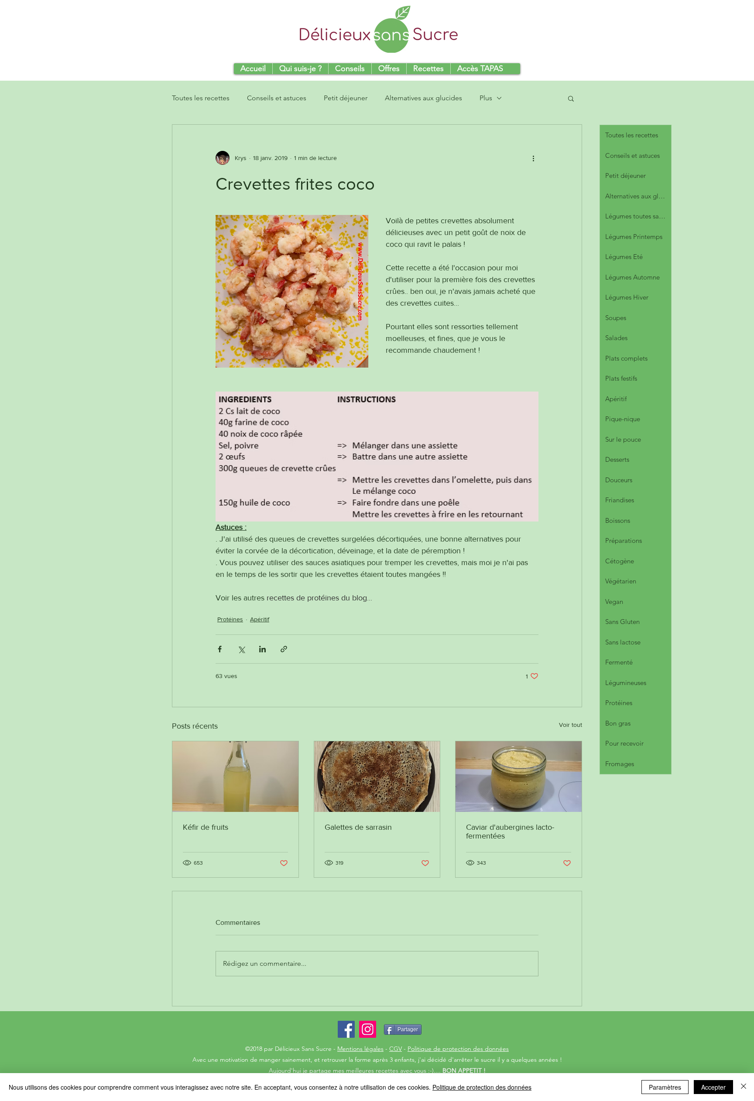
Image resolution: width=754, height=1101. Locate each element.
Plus (486, 98)
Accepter (713, 1087)
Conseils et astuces (276, 98)
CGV (395, 1049)
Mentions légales (360, 1049)
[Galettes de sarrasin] (377, 776)
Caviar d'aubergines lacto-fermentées (510, 831)
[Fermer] (743, 1087)
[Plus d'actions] (533, 158)
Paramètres (665, 1087)
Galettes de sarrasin (358, 827)
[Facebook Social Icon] (346, 1029)
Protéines (230, 619)
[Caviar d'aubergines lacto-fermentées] (519, 776)
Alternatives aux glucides (423, 98)
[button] (571, 98)
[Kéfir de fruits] (235, 776)
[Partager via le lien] (284, 649)
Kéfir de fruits (205, 827)
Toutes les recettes (201, 98)
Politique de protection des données (458, 1049)
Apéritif (259, 619)
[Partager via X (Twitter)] (241, 649)
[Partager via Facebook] (220, 649)
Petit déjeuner (345, 98)
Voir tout (570, 724)
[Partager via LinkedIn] (262, 649)
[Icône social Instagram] (367, 1029)
